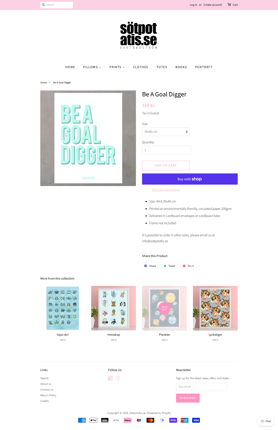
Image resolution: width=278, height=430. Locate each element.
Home (70, 67)
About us (45, 384)
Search (44, 378)
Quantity (148, 142)
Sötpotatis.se (137, 413)
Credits (44, 401)
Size (145, 124)
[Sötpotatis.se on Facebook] (110, 379)
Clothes (140, 67)
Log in (193, 5)
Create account (213, 5)
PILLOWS (91, 67)
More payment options (166, 190)
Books (181, 67)
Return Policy (48, 395)
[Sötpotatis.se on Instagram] (117, 379)
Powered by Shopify (159, 413)
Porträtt (204, 67)
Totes (162, 67)
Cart (235, 5)
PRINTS (115, 67)
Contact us (46, 390)
